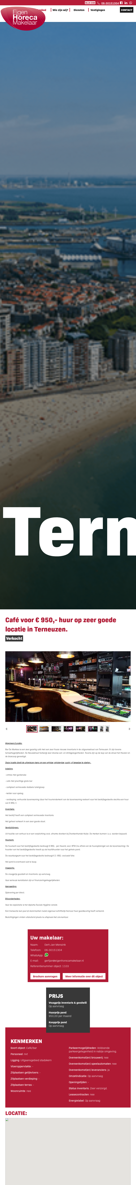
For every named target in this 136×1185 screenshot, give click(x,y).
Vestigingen (98, 10)
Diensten (79, 10)
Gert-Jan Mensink (55, 944)
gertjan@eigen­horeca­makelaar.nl (64, 960)
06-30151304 (110, 3)
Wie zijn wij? (60, 10)
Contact (126, 10)
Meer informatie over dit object (84, 976)
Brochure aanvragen (45, 976)
